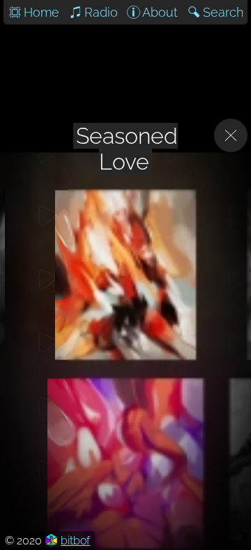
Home (41, 12)
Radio (101, 12)
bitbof (75, 540)
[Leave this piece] (231, 135)
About (160, 12)
